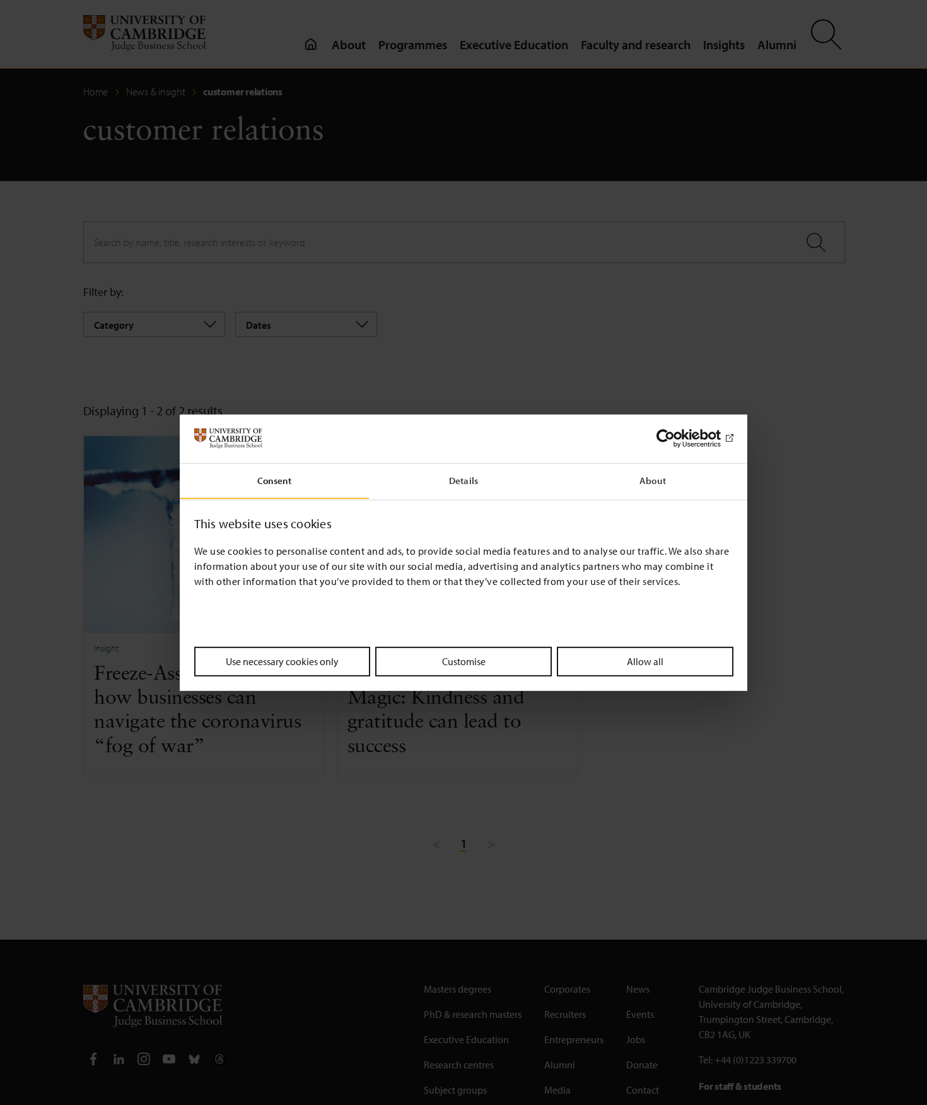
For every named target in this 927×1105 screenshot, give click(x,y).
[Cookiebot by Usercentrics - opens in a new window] (678, 438)
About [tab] (652, 480)
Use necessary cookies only (282, 660)
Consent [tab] (274, 480)
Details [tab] (463, 480)
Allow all (645, 660)
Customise (464, 660)
